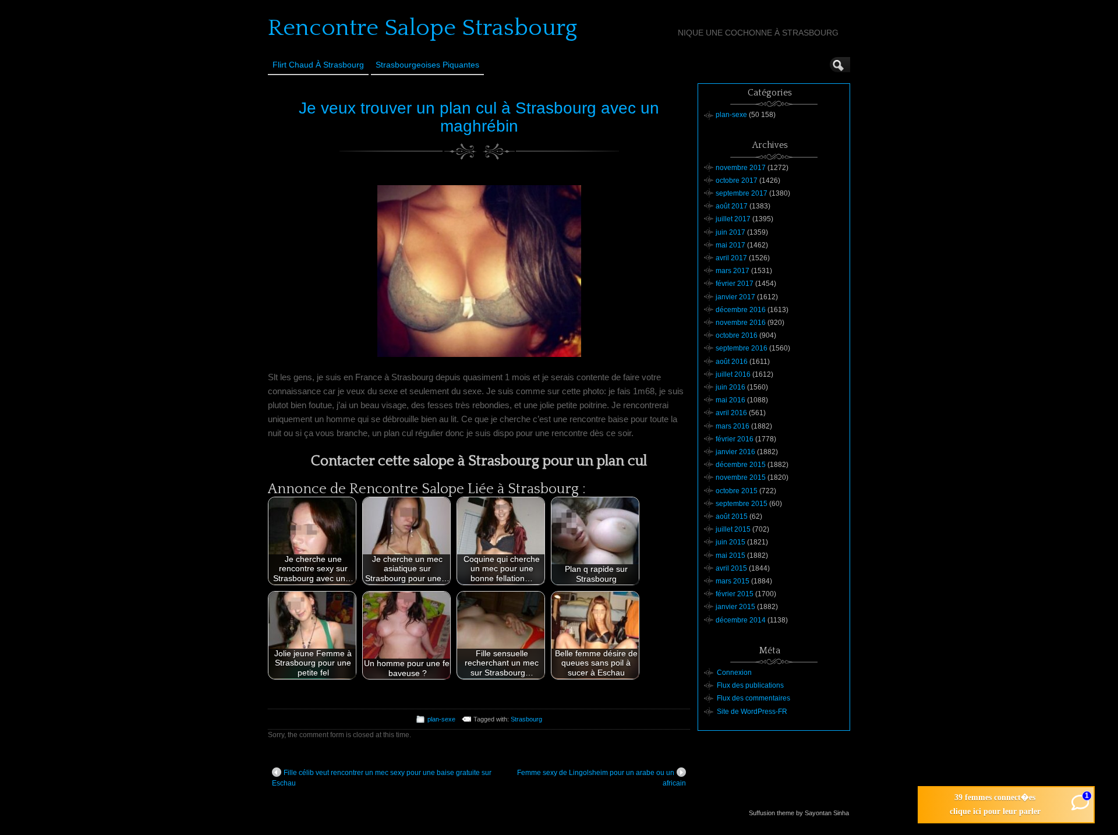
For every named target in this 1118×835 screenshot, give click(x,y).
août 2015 (732, 516)
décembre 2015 (741, 465)
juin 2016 (730, 387)
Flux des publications (750, 685)
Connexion (734, 672)
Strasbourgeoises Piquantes (427, 64)
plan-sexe (441, 719)
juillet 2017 (733, 219)
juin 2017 (730, 232)
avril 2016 (731, 413)
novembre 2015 (741, 477)
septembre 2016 (741, 348)
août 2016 (732, 362)
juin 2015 (730, 542)
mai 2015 (730, 555)
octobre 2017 (737, 180)
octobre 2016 (737, 335)
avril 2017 (731, 258)
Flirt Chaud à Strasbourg (318, 64)
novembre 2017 (741, 168)
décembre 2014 (741, 620)
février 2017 (734, 283)
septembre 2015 (741, 504)
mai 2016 (730, 400)
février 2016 (734, 439)
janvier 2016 (735, 452)
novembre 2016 (741, 323)
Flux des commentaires (753, 698)
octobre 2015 (737, 491)
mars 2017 (732, 271)
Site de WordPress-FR (752, 711)
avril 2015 (731, 568)
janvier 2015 (735, 607)
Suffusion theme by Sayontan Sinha (799, 812)
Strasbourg (526, 719)
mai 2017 (730, 245)
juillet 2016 (733, 374)
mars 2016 (732, 426)
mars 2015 (732, 581)
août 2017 (732, 206)
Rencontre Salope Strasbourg (422, 28)
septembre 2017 (741, 193)
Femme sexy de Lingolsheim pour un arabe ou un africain (601, 778)
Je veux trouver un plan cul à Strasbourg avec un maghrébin (479, 117)
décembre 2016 (741, 310)
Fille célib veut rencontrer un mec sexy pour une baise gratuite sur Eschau (381, 778)
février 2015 (734, 594)
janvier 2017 (735, 297)
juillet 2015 (733, 529)
